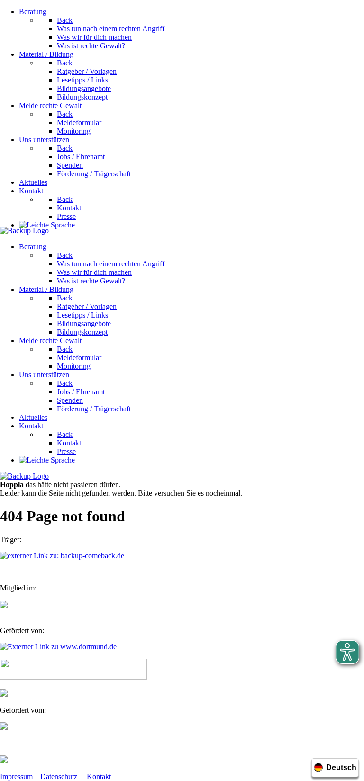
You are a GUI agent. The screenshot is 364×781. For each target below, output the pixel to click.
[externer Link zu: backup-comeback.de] (62, 556)
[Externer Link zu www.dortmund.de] (58, 647)
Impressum (16, 776)
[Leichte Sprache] (47, 225)
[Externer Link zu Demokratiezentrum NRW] (4, 694)
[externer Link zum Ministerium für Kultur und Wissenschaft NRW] (4, 727)
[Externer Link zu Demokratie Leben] (73, 677)
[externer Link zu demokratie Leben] (4, 760)
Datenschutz (58, 776)
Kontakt (99, 776)
